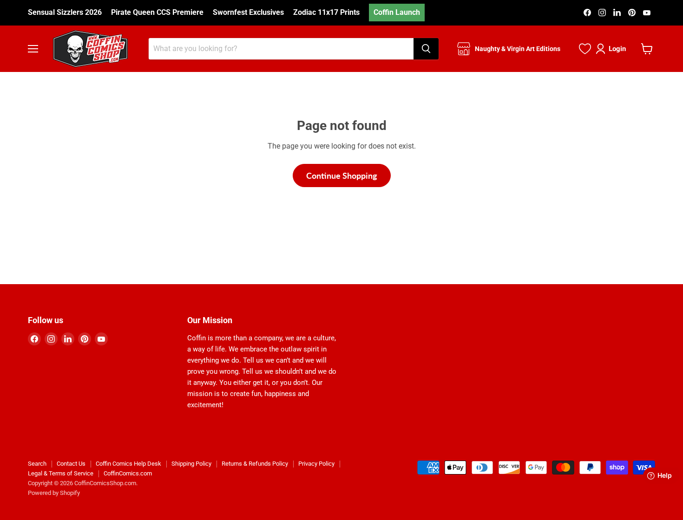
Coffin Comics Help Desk (128, 463)
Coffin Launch (397, 12)
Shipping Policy (191, 463)
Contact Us (71, 463)
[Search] (426, 48)
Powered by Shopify (54, 492)
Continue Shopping (341, 175)
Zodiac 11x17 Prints (326, 12)
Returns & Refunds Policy (255, 463)
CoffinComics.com (128, 473)
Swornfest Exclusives (248, 12)
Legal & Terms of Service (60, 473)
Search (37, 463)
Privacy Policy (316, 463)
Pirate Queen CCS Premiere (157, 12)
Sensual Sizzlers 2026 (65, 12)
